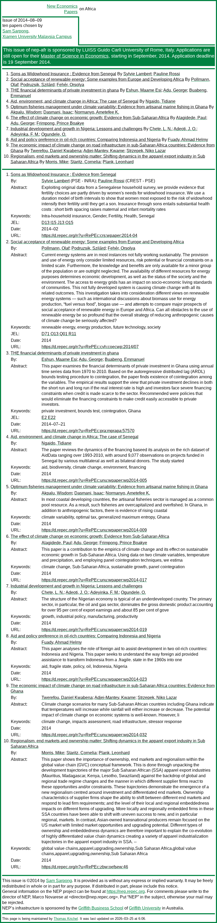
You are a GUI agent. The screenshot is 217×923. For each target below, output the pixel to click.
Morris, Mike (57, 162)
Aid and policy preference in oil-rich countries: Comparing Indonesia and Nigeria (86, 139)
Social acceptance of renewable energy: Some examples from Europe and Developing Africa (97, 79)
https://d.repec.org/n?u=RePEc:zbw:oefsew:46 (85, 867)
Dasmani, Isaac (58, 112)
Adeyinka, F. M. (25, 134)
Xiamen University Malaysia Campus (37, 36)
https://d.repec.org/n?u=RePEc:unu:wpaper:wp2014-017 (94, 580)
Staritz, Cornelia (85, 162)
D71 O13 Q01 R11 (59, 334)
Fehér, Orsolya (70, 84)
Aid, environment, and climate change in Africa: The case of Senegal (74, 101)
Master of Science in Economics (74, 56)
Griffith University (145, 908)
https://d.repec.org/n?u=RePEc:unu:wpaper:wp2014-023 (94, 679)
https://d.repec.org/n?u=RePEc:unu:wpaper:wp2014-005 (94, 480)
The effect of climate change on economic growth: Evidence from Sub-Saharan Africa (90, 117)
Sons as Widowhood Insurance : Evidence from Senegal (63, 74)
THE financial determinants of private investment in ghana (65, 90)
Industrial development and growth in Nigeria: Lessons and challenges (76, 129)
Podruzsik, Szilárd (37, 84)
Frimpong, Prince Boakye (60, 123)
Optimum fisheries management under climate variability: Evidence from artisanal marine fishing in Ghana (109, 107)
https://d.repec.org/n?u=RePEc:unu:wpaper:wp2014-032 (94, 735)
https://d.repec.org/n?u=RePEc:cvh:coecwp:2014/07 (90, 346)
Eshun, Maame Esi (143, 90)
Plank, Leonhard (118, 162)
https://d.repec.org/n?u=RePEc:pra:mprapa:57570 (88, 430)
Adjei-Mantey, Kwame (103, 150)
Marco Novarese (47, 897)
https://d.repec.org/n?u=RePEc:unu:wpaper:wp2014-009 (94, 530)
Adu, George (175, 90)
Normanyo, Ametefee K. (97, 112)
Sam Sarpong (15, 31)
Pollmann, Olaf (55, 248)
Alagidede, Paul (191, 117)
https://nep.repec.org (126, 891)
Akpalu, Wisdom (26, 112)
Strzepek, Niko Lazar (146, 150)
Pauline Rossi (166, 74)
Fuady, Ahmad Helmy (188, 139)
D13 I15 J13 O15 (57, 222)
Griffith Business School (100, 908)
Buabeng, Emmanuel (124, 359)
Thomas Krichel (66, 919)
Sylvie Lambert (137, 74)
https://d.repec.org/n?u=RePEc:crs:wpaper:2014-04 (89, 235)
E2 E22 (49, 417)
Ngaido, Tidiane (160, 101)
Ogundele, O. (53, 134)
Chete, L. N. (161, 129)
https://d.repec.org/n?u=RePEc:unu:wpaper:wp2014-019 (94, 629)
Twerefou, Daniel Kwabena (56, 150)
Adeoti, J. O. (185, 129)
